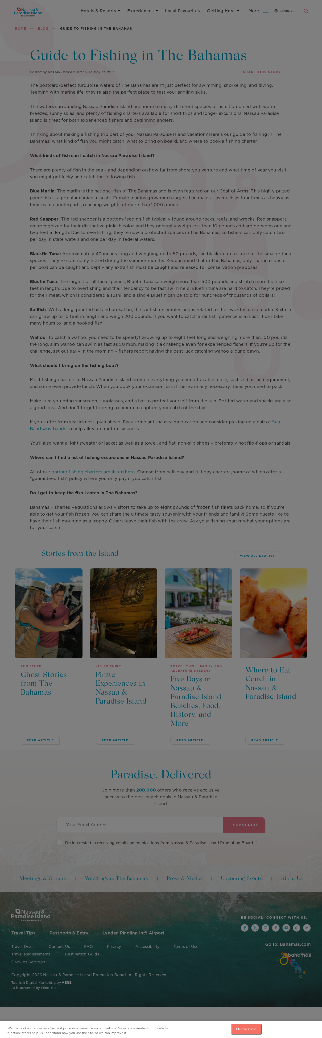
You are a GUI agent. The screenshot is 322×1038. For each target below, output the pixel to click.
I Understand (246, 1029)
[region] (161, 1029)
